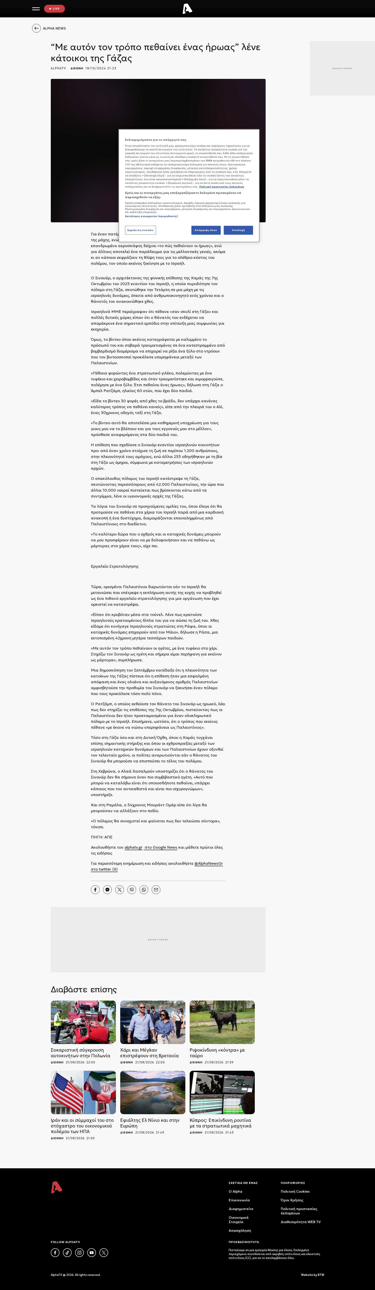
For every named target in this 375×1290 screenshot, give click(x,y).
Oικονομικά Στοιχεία (238, 1219)
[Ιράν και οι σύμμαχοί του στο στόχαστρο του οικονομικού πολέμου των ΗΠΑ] (83, 1092)
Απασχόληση (240, 1230)
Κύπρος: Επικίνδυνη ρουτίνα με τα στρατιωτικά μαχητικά (221, 1123)
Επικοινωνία (239, 1200)
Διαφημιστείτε (241, 1209)
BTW (321, 1275)
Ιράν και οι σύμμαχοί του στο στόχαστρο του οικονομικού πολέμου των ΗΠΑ (82, 1125)
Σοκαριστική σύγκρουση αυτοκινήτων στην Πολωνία (80, 1053)
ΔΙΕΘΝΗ (77, 68)
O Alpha (235, 1191)
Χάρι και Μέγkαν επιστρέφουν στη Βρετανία (149, 1053)
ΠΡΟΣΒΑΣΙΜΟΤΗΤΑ (244, 1242)
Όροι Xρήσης (292, 1200)
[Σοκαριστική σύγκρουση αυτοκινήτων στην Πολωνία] (83, 1022)
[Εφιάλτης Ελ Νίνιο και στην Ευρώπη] (152, 1092)
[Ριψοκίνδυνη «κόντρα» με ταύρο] (222, 1022)
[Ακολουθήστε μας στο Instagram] (79, 1252)
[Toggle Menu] (36, 9)
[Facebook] (95, 889)
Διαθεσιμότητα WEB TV (301, 1222)
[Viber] (131, 889)
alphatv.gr (134, 847)
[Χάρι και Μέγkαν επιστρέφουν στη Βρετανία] (152, 1022)
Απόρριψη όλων (206, 230)
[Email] (156, 889)
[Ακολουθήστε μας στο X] (103, 1252)
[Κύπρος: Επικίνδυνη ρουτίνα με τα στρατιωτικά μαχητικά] (222, 1092)
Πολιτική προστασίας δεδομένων (299, 1211)
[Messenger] (107, 889)
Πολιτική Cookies (295, 1191)
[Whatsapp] (144, 889)
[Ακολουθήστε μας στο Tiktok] (67, 1252)
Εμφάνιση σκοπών (140, 230)
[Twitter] (119, 889)
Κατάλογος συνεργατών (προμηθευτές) (151, 216)
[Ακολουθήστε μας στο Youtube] (91, 1252)
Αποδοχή (238, 230)
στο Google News (160, 847)
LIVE (56, 8)
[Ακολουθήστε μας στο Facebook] (55, 1252)
